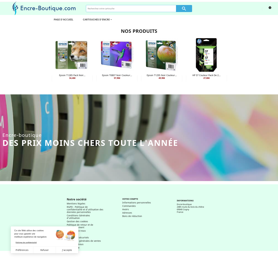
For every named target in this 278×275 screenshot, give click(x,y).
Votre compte (130, 198)
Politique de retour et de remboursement (80, 226)
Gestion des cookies (77, 221)
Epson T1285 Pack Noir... (72, 75)
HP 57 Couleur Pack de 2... (206, 75)
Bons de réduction (132, 216)
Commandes (129, 205)
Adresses (127, 212)
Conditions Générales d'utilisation (78, 217)
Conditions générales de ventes (84, 240)
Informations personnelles (136, 202)
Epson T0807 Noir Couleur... (117, 75)
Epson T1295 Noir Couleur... (162, 75)
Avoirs (125, 209)
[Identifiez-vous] (256, 8)
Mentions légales (76, 203)
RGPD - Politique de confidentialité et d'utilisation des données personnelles (85, 209)
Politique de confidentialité (26, 242)
